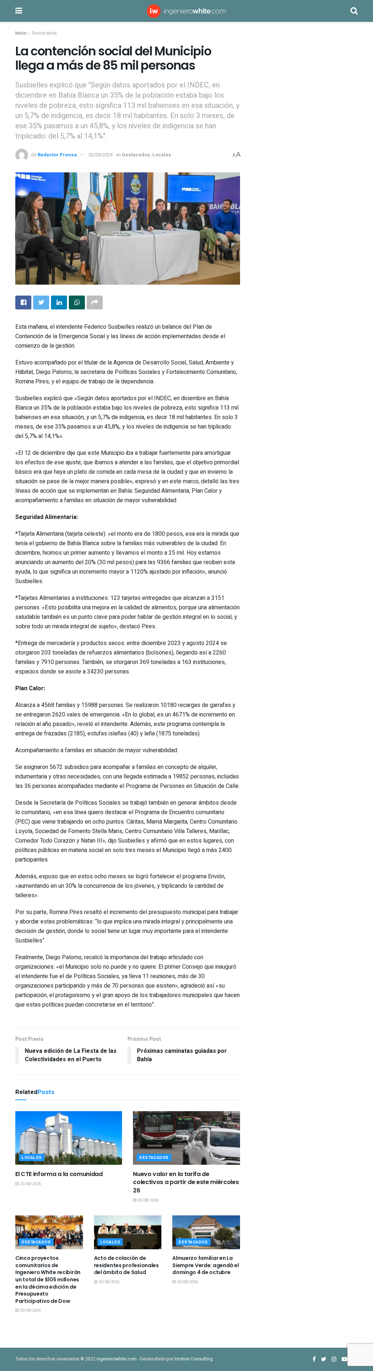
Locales (161, 154)
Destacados (44, 33)
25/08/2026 (30, 1184)
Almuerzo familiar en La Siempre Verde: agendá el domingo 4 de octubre (205, 1265)
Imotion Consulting (193, 1359)
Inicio (20, 33)
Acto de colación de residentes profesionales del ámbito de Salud (126, 1265)
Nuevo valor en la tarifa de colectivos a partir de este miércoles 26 (186, 1182)
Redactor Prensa (57, 154)
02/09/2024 (101, 154)
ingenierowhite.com (117, 1359)
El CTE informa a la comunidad (59, 1174)
